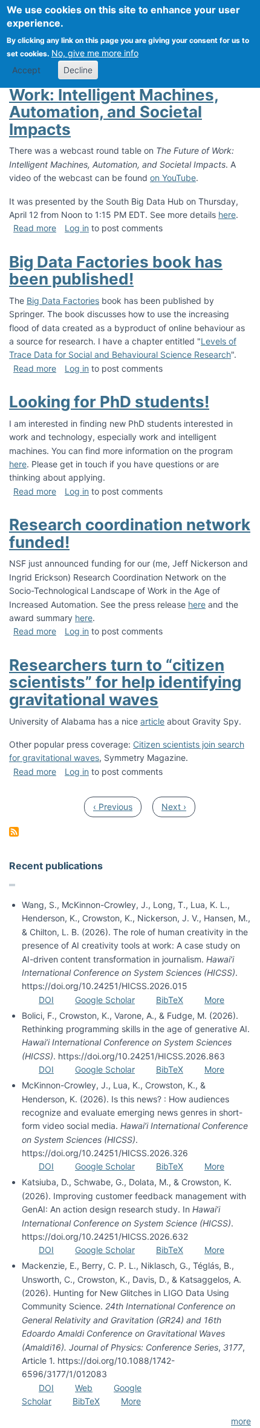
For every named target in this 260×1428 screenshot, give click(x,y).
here (227, 214)
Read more (34, 228)
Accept (26, 70)
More (214, 1000)
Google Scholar (105, 1000)
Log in (77, 228)
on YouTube (173, 178)
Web (84, 1388)
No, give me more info (94, 53)
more (241, 1421)
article (152, 721)
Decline (78, 70)
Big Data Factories (63, 300)
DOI (46, 1000)
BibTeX (169, 1000)
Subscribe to (14, 832)
